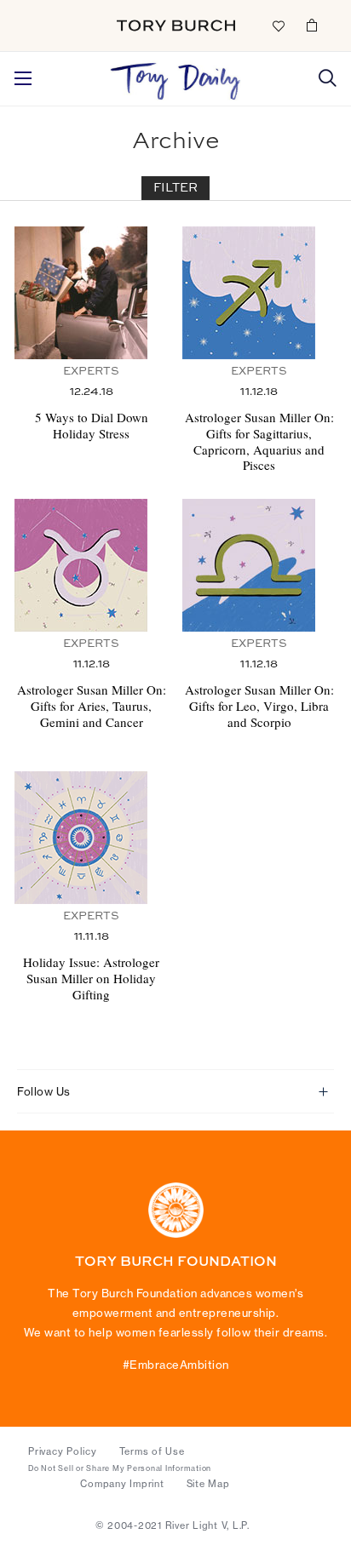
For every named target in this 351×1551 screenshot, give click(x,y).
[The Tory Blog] (176, 76)
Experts (91, 371)
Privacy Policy (62, 1451)
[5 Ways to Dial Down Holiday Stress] (91, 292)
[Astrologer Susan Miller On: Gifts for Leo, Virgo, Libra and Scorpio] (259, 565)
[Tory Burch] (176, 25)
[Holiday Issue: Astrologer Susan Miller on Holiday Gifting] (91, 837)
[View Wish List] (277, 24)
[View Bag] (311, 24)
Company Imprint (122, 1484)
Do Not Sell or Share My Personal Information (119, 1468)
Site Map (208, 1484)
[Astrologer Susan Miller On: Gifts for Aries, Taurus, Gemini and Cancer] (91, 565)
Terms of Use (152, 1451)
